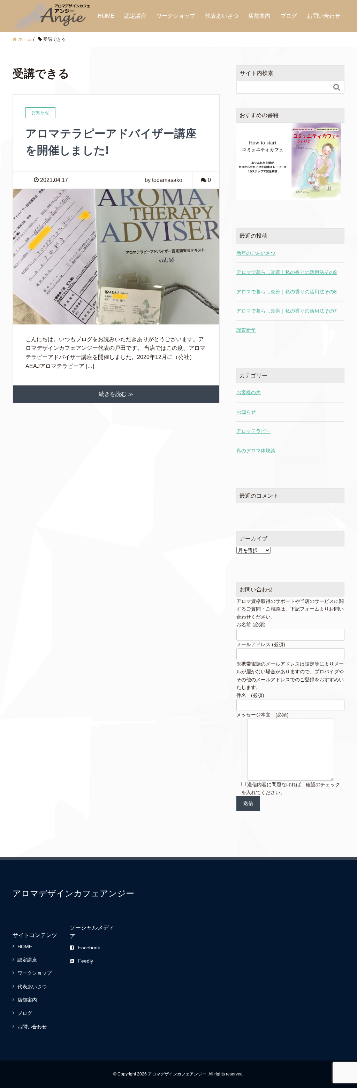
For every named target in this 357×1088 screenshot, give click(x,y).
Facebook (89, 947)
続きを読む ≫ (116, 394)
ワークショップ (175, 16)
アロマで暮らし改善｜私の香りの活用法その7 (286, 311)
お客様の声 (248, 392)
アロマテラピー (253, 431)
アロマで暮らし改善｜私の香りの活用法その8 (286, 291)
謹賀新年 (246, 330)
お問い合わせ (323, 16)
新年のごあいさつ (255, 253)
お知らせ (246, 412)
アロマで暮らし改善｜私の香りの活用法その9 (286, 272)
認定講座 (135, 16)
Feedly (85, 961)
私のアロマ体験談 (255, 450)
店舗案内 (259, 16)
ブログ (288, 16)
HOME (106, 16)
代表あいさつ (221, 16)
